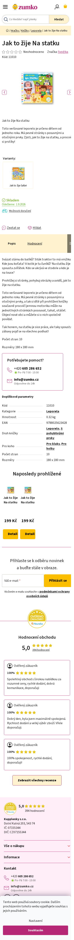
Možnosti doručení (20, 211)
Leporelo (52, 428)
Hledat (59, 19)
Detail (12, 534)
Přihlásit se (58, 580)
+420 (27, 368)
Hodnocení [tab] (34, 243)
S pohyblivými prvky (55, 433)
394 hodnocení (41, 650)
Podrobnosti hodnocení (23, 52)
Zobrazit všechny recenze (37, 780)
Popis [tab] (12, 243)
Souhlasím (35, 930)
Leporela (52, 411)
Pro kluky (53, 444)
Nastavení (35, 921)
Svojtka (63, 52)
